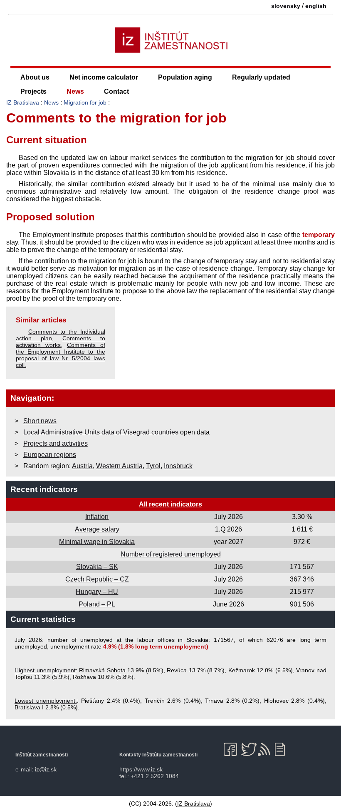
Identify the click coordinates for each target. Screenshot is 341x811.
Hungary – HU (97, 591)
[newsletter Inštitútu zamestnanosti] (283, 749)
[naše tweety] (249, 749)
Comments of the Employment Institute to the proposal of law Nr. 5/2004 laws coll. (60, 355)
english (315, 5)
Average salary (97, 529)
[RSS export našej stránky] (266, 749)
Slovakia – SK (97, 566)
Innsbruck (178, 465)
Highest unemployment (45, 670)
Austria (82, 465)
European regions (49, 454)
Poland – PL (97, 604)
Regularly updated (261, 77)
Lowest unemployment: (46, 700)
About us (34, 77)
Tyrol (153, 465)
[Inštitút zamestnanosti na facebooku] (232, 749)
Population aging (185, 77)
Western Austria (119, 465)
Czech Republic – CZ (97, 579)
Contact (116, 91)
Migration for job (85, 102)
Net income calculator (103, 77)
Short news (40, 420)
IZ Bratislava (22, 102)
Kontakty (130, 755)
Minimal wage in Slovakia (97, 541)
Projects (33, 91)
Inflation (97, 516)
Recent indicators (44, 489)
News (75, 91)
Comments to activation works (60, 341)
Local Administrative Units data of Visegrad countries (100, 432)
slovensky (285, 5)
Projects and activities (55, 443)
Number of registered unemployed (171, 554)
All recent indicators (170, 504)
